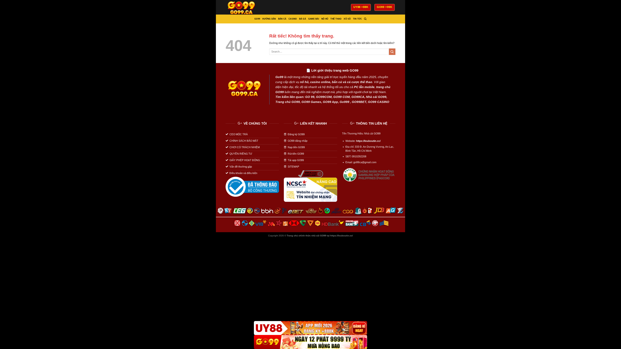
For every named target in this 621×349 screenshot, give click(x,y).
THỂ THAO (335, 19)
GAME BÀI (313, 19)
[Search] (365, 19)
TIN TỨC (357, 19)
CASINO (293, 19)
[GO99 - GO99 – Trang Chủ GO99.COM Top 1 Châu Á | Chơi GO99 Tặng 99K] (242, 7)
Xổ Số (347, 19)
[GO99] (310, 342)
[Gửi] (392, 51)
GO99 (257, 19)
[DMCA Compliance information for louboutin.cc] (310, 173)
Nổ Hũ (324, 19)
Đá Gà (302, 19)
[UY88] (310, 328)
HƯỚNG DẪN (269, 19)
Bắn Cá (282, 19)
